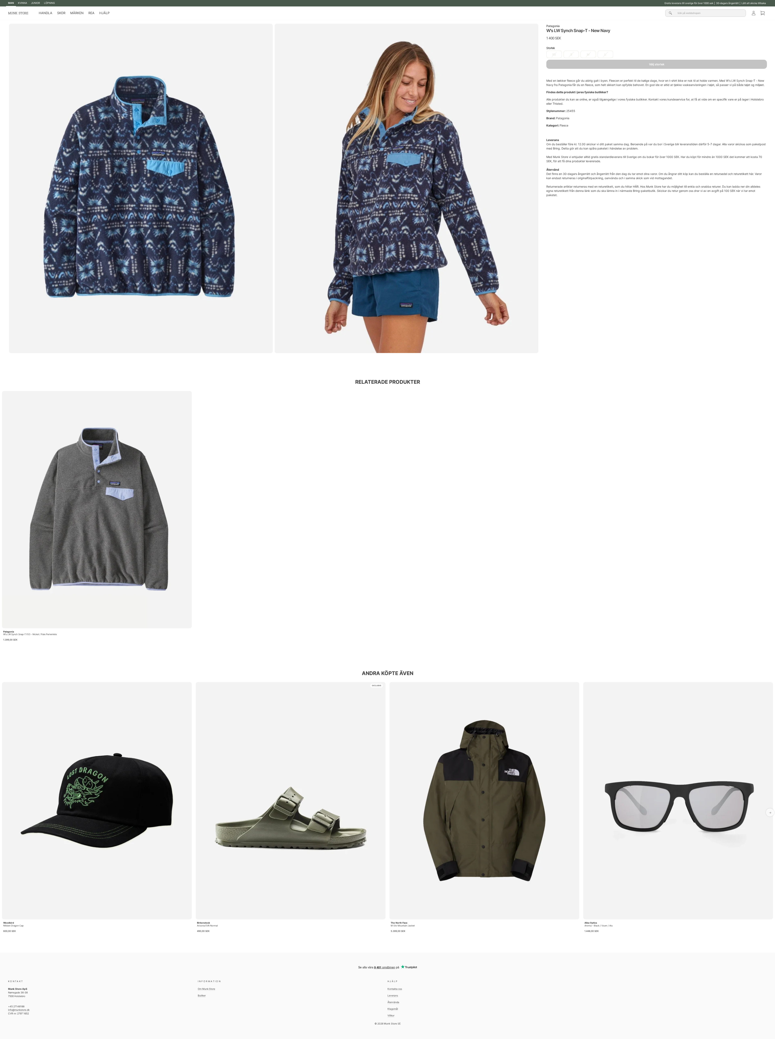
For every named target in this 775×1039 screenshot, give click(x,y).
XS (554, 54)
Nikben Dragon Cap (13, 925)
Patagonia (553, 26)
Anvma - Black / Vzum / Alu (598, 925)
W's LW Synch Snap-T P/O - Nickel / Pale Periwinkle (30, 634)
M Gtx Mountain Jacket (403, 925)
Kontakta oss (395, 988)
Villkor (391, 1015)
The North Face (399, 922)
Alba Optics (590, 922)
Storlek (550, 48)
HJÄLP (104, 13)
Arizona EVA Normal (207, 925)
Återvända (393, 1002)
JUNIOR (35, 2)
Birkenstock (203, 922)
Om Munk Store (206, 988)
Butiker (202, 995)
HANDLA (45, 13)
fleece (571, 81)
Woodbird (8, 922)
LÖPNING (49, 2)
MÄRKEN (77, 13)
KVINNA (22, 2)
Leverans (393, 995)
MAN (11, 2)
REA (91, 13)
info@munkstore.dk (18, 1009)
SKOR (61, 13)
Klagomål (393, 1008)
